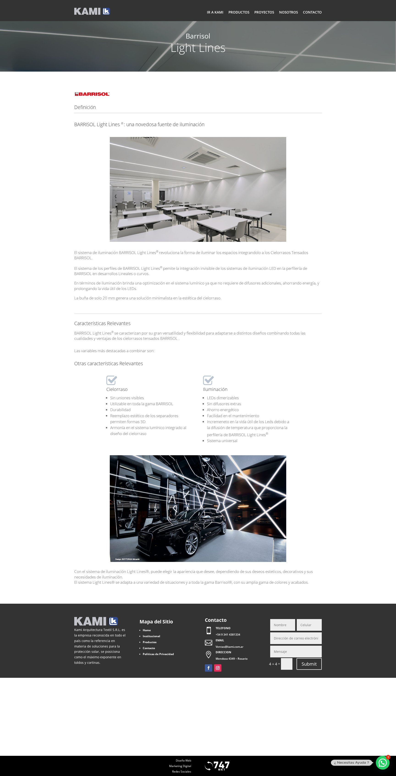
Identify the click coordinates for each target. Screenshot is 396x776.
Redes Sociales (181, 771)
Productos (238, 12)
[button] (383, 763)
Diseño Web (183, 760)
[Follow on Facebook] (208, 668)
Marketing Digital (180, 766)
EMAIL (220, 640)
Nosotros (288, 12)
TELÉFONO (223, 628)
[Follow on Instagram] (217, 668)
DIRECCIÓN (223, 652)
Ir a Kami (215, 12)
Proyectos (264, 12)
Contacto (312, 12)
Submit (309, 664)
